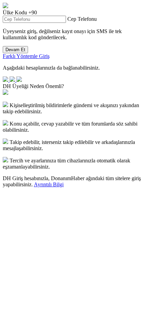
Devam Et (15, 49)
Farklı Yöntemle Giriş (26, 56)
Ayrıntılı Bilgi (49, 184)
